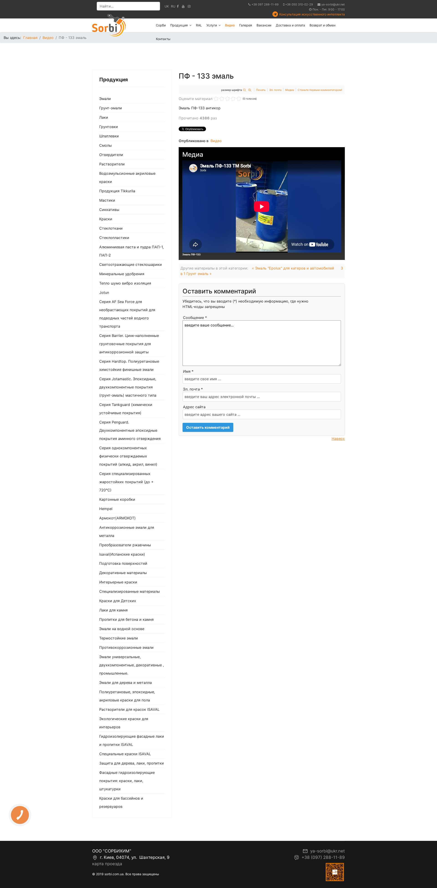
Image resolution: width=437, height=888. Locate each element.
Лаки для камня (113, 610)
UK (167, 6)
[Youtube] (183, 6)
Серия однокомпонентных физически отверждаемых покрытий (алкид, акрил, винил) (128, 456)
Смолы (105, 145)
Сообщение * (195, 317)
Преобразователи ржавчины (125, 545)
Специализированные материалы (129, 591)
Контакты (163, 39)
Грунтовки (108, 126)
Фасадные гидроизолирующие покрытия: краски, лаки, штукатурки (127, 780)
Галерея (245, 25)
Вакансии (264, 25)
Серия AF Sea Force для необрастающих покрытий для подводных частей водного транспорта (127, 314)
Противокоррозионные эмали (126, 647)
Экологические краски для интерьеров (123, 722)
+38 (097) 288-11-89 (323, 857)
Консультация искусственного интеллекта (312, 14)
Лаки (103, 117)
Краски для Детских (117, 600)
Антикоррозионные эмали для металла (126, 531)
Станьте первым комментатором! (320, 90)
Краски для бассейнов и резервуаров (121, 802)
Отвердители (111, 154)
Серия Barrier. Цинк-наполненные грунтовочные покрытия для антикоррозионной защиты (129, 343)
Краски (105, 219)
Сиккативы (109, 209)
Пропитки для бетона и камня (126, 619)
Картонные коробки (117, 499)
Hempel (105, 508)
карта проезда (107, 863)
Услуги (211, 25)
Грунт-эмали (110, 108)
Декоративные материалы (123, 572)
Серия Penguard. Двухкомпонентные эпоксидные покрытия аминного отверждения (130, 430)
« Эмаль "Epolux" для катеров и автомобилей (293, 268)
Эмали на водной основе (121, 628)
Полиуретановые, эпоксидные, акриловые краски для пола (127, 696)
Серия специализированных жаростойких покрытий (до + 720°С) (126, 481)
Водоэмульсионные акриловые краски (127, 177)
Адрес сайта (194, 407)
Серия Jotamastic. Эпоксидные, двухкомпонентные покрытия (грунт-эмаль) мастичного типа (127, 387)
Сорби (161, 25)
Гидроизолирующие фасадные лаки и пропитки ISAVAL (131, 740)
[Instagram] (189, 6)
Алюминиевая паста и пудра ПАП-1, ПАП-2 (131, 251)
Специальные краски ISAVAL (125, 754)
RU (173, 6)
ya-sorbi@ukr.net (333, 4)
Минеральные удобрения (121, 274)
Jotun (104, 292)
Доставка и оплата (290, 25)
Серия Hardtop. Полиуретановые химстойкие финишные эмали (129, 365)
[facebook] (178, 6)
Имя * (188, 371)
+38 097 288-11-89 (265, 4)
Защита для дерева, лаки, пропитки (131, 763)
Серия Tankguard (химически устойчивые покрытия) (125, 408)
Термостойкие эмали (118, 638)
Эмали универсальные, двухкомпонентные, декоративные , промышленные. (131, 664)
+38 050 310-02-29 (299, 4)
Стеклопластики (114, 237)
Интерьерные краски (118, 582)
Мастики (107, 200)
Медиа (289, 90)
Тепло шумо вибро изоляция (125, 283)
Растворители (112, 164)
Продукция (179, 25)
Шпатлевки (109, 136)
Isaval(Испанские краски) (122, 554)
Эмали (105, 98)
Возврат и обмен (322, 25)
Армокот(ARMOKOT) (117, 518)
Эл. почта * (193, 389)
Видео (230, 25)
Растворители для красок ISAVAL (129, 709)
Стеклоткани (111, 228)
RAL (199, 25)
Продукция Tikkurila (117, 191)
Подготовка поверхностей (123, 563)
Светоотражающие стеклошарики (130, 264)
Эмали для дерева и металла (125, 682)
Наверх (338, 438)
